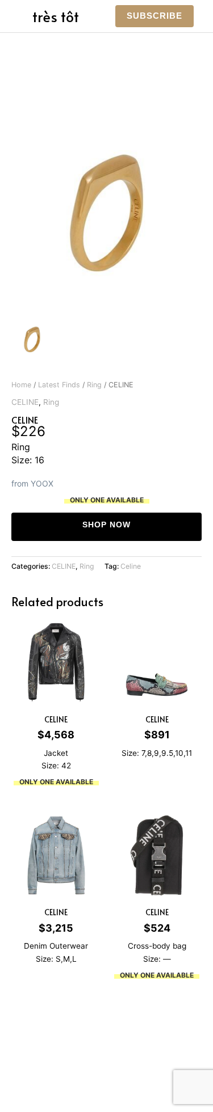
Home (21, 384)
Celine (130, 566)
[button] (154, 16)
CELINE (25, 402)
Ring (94, 384)
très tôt (55, 16)
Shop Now (106, 525)
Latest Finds (59, 384)
